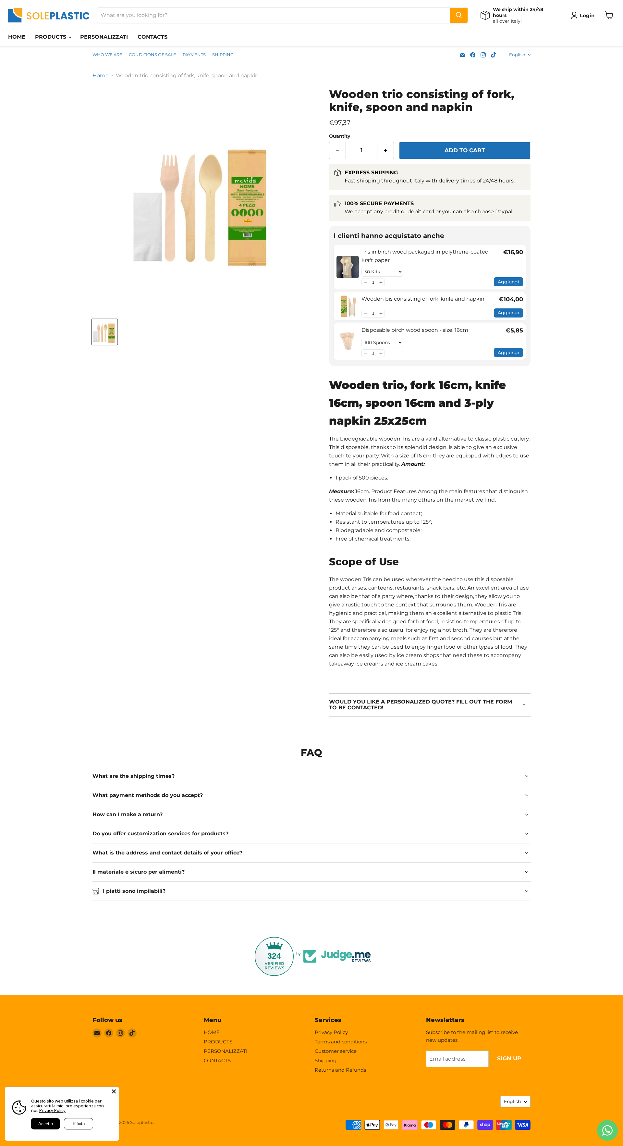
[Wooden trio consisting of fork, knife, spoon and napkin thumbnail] (104, 332)
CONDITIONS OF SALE (152, 54)
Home (100, 76)
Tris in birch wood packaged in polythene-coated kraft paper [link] (425, 256)
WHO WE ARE (107, 54)
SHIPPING (223, 54)
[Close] (114, 1091)
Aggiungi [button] (508, 282)
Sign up (509, 1058)
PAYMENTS (194, 54)
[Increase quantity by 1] (385, 150)
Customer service (336, 1051)
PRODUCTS (51, 37)
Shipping (325, 1060)
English (517, 54)
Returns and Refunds (340, 1070)
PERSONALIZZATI (104, 37)
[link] (347, 267)
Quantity (339, 136)
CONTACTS (152, 37)
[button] (365, 282)
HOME (16, 37)
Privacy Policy (331, 1032)
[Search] (459, 15)
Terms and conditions (341, 1042)
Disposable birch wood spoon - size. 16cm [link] (414, 330)
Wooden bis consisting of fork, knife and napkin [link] (422, 299)
